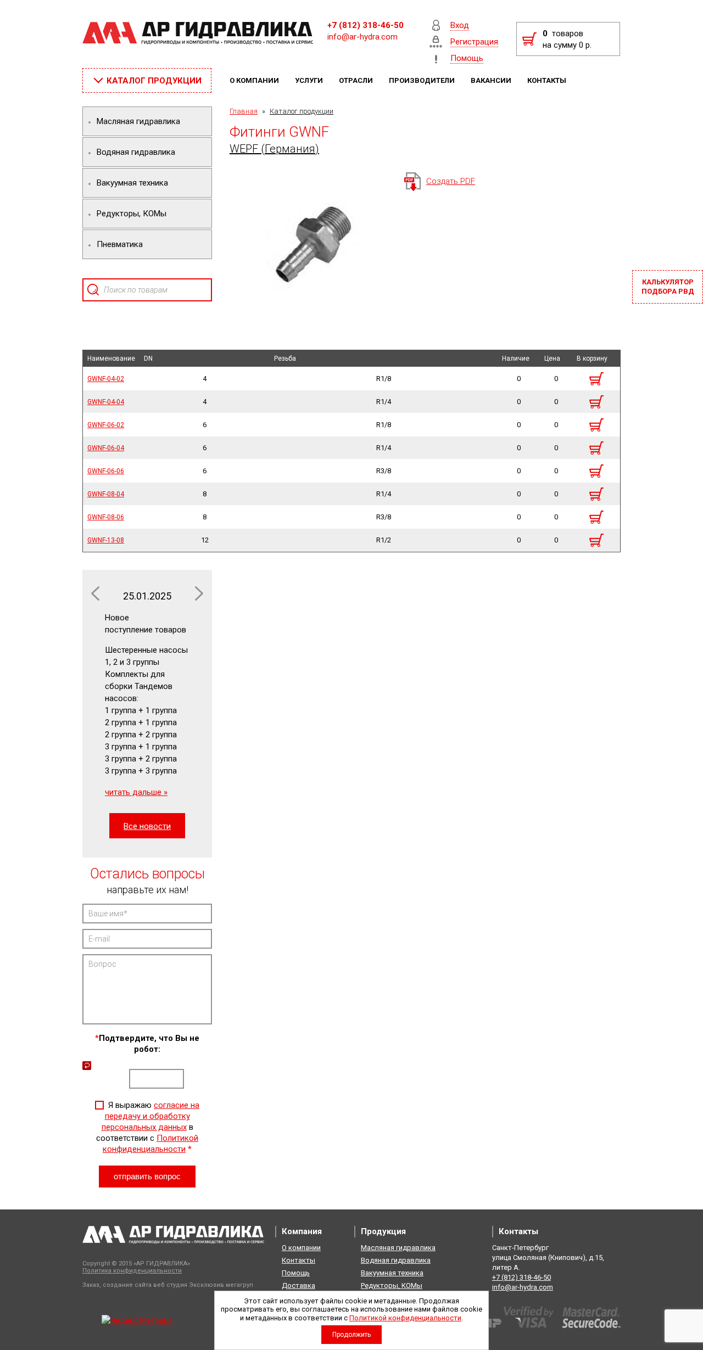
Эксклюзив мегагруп (221, 1285)
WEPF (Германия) (274, 148)
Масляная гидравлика (398, 1247)
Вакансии (492, 80)
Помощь (296, 1273)
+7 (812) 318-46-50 (365, 25)
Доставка (298, 1285)
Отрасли (357, 80)
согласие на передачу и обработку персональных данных (151, 1116)
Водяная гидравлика (396, 1260)
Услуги (310, 80)
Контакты (547, 80)
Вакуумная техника (392, 1273)
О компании (255, 80)
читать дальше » (136, 792)
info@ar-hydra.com (362, 37)
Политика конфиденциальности (132, 1270)
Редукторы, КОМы (391, 1285)
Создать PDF (450, 181)
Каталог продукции (301, 111)
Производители (422, 80)
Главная (244, 111)
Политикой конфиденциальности (405, 1318)
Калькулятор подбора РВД (667, 286)
